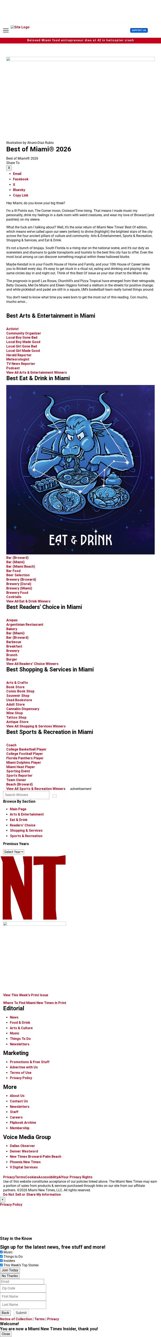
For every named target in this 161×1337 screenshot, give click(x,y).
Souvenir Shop (17, 696)
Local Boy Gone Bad (21, 337)
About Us (17, 1096)
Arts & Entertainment (27, 814)
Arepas (12, 620)
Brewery (12, 651)
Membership (19, 1128)
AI (59, 1177)
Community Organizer (23, 333)
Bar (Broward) (17, 558)
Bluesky (19, 190)
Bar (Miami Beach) (20, 566)
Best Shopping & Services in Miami (50, 669)
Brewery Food (17, 593)
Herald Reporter (19, 355)
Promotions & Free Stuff (29, 1062)
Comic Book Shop (20, 691)
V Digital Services (24, 1167)
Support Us (139, 30)
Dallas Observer (22, 1146)
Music (14, 1033)
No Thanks (10, 1276)
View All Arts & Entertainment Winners (36, 373)
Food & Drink (20, 1023)
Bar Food (13, 571)
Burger (11, 659)
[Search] (54, 796)
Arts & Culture (21, 1028)
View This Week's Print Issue (25, 995)
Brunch (11, 655)
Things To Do (20, 1039)
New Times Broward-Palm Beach (35, 1157)
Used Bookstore (19, 700)
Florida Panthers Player (25, 758)
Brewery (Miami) (19, 588)
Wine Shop (14, 713)
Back (5, 1313)
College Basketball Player (26, 749)
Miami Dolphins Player (23, 763)
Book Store (15, 687)
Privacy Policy (21, 1078)
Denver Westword (24, 1151)
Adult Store (15, 704)
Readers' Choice (22, 825)
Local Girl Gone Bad (21, 346)
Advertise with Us (24, 1067)
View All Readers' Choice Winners (32, 664)
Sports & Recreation (26, 836)
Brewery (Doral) (18, 584)
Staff (14, 1112)
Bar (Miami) (15, 562)
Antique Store (17, 722)
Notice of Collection (16, 1319)
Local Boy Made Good (23, 342)
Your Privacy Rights (76, 1177)
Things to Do (13, 1257)
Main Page (18, 809)
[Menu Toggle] (6, 30)
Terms (20, 1177)
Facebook (21, 179)
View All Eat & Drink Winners (28, 601)
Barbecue (13, 642)
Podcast (13, 368)
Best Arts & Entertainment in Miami (50, 315)
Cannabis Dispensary (22, 709)
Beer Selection (18, 575)
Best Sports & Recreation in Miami (49, 732)
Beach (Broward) (19, 784)
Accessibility (48, 1177)
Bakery (11, 629)
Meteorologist (17, 359)
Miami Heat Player (20, 767)
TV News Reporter (20, 364)
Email (17, 174)
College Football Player (24, 754)
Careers (16, 1117)
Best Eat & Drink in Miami (38, 378)
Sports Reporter (19, 776)
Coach (11, 745)
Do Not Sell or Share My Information (32, 1195)
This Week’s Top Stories (21, 1265)
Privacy (9, 1177)
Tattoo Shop (16, 717)
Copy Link (20, 195)
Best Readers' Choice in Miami (44, 607)
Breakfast (14, 646)
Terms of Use (20, 1073)
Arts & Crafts (17, 683)
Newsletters (19, 1044)
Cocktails (13, 597)
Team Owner (16, 780)
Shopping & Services (26, 830)
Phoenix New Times (25, 1162)
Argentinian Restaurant (24, 625)
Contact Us (19, 1101)
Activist (12, 329)
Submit (21, 1313)
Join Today (10, 1270)
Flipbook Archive (23, 1123)
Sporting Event (18, 771)
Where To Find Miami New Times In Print (34, 1003)
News (14, 1017)
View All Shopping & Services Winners (36, 726)
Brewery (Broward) (21, 579)
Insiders (9, 1261)
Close (6, 1334)
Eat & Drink (18, 820)
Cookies (31, 1177)
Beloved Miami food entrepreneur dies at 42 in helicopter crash (80, 40)
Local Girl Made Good (23, 351)
